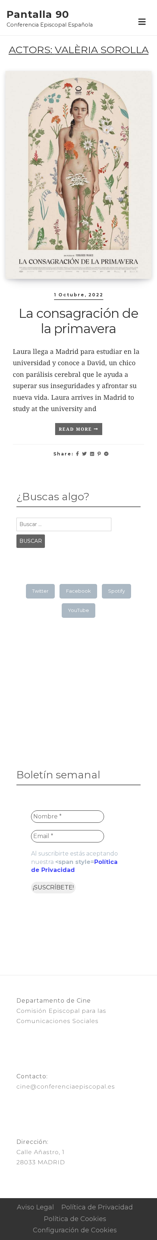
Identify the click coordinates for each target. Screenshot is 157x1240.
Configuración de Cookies (75, 1230)
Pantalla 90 (38, 14)
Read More (76, 429)
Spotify (116, 591)
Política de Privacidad (97, 1207)
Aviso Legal (35, 1207)
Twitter (40, 591)
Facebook (78, 591)
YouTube (78, 610)
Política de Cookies (75, 1219)
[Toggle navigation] (141, 22)
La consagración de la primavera (78, 320)
